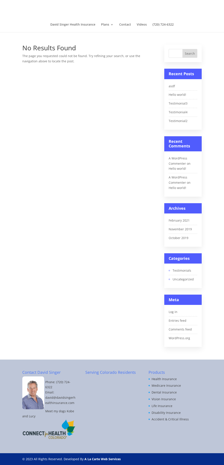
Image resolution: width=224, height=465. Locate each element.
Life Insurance (162, 406)
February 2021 (179, 220)
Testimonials (182, 270)
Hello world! (177, 95)
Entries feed (177, 320)
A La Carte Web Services (102, 459)
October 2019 (178, 238)
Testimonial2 (178, 121)
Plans (105, 24)
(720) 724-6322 (163, 24)
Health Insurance (164, 379)
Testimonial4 (178, 112)
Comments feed (180, 329)
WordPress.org (179, 338)
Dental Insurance (164, 392)
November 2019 (180, 229)
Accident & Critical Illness (170, 419)
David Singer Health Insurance (72, 24)
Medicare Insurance (166, 385)
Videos (142, 24)
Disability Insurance (166, 413)
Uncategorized (183, 279)
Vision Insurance (164, 399)
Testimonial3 (178, 103)
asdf (172, 86)
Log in (173, 312)
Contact (125, 24)
